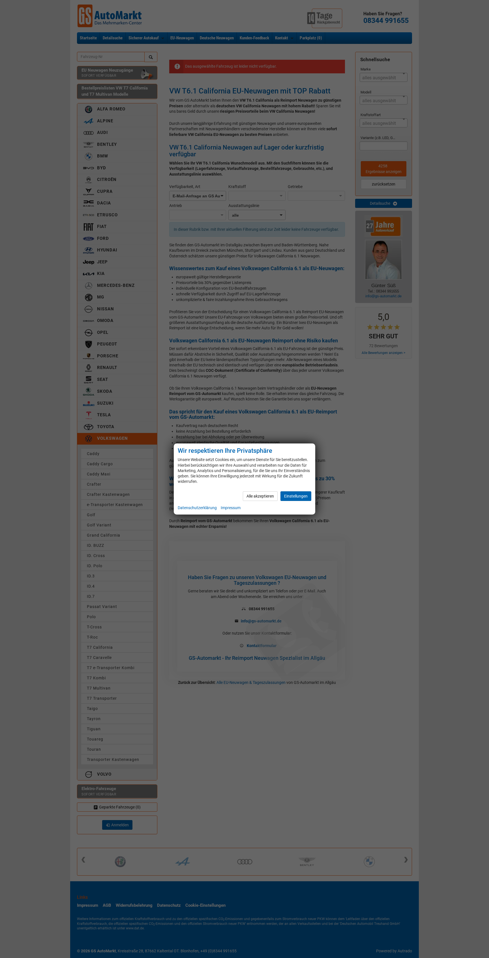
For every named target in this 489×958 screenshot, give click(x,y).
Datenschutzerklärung (197, 507)
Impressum (231, 507)
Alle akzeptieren (260, 496)
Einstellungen (296, 496)
